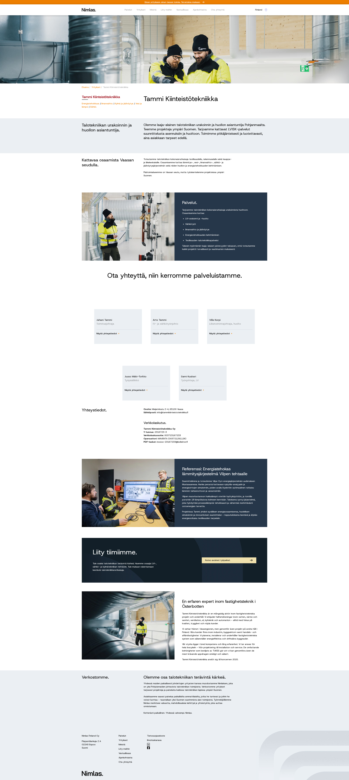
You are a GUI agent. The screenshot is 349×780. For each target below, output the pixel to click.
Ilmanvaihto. (107, 103)
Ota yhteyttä (218, 9)
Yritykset (140, 9)
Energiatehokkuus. (91, 103)
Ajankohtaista (200, 9)
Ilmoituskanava (154, 740)
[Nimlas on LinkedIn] (156, 744)
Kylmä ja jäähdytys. (124, 103)
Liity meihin (166, 9)
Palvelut (128, 9)
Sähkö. (93, 106)
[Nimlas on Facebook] (156, 747)
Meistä (153, 9)
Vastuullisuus (182, 9)
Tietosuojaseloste (156, 735)
